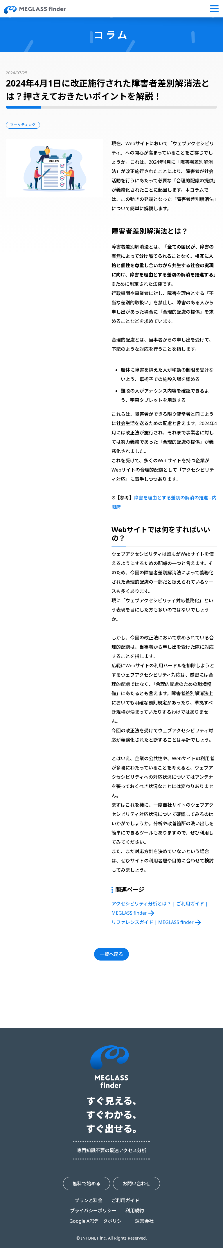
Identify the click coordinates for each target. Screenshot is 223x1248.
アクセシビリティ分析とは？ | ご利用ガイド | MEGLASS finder (160, 908)
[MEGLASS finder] (35, 10)
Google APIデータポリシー (97, 1221)
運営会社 (144, 1221)
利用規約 (134, 1210)
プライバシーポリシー (93, 1210)
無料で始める (86, 1183)
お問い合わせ (136, 1183)
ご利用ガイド (125, 1200)
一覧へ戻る (111, 954)
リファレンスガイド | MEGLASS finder (153, 922)
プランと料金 (88, 1200)
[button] (214, 8)
